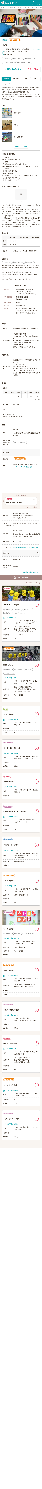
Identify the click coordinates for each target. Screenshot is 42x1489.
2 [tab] (16, 36)
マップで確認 (36, 49)
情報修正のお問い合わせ (31, 572)
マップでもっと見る (30, 507)
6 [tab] (29, 36)
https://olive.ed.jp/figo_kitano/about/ (25, 547)
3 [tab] (19, 36)
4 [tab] (23, 36)
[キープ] (37, 605)
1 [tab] (13, 36)
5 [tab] (26, 36)
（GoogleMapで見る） (22, 467)
